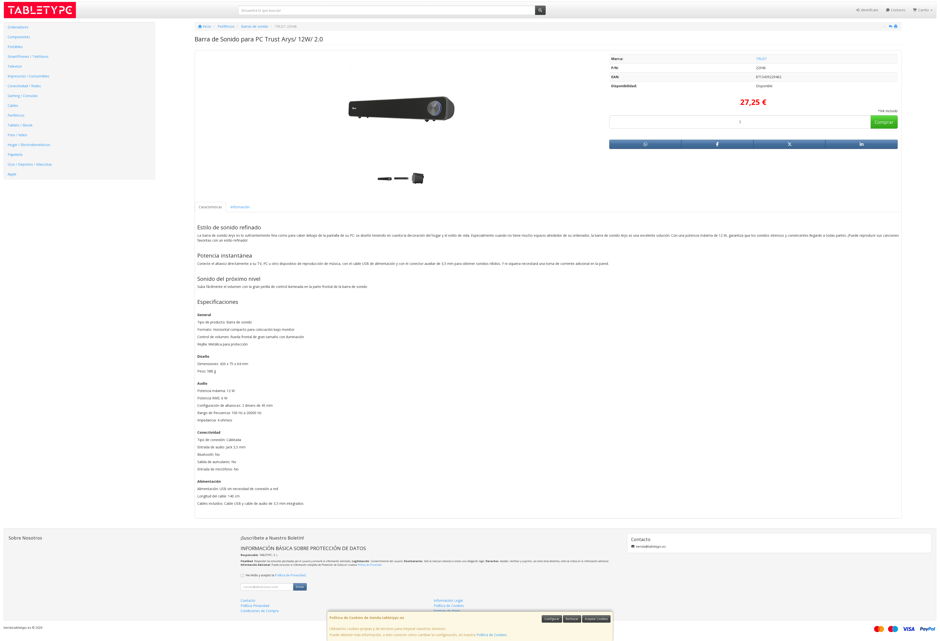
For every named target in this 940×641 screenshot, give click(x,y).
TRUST (761, 58)
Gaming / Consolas (23, 95)
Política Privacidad (255, 605)
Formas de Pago (447, 610)
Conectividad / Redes (24, 86)
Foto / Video (17, 135)
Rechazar (572, 619)
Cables (13, 105)
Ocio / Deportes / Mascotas (30, 164)
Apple (12, 174)
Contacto (897, 10)
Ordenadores (18, 27)
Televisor (15, 66)
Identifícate (869, 10)
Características (210, 207)
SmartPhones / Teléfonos (28, 56)
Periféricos (16, 115)
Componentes (19, 37)
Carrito (923, 10)
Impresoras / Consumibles (28, 76)
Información (240, 207)
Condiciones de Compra (260, 610)
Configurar (551, 619)
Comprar (884, 122)
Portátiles (15, 46)
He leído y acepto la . (276, 575)
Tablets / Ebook (20, 125)
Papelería (15, 154)
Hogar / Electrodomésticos (29, 144)
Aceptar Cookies (596, 619)
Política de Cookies (492, 634)
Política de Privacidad (369, 565)
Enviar (300, 587)
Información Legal (448, 600)
